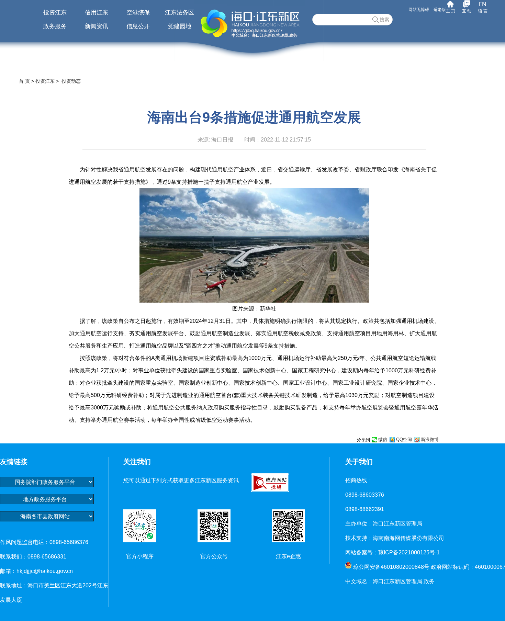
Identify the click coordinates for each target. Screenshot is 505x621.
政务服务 (55, 26)
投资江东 (55, 12)
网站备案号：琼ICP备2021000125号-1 (392, 552)
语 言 (482, 11)
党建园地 (179, 26)
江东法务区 (179, 12)
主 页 (450, 11)
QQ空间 (404, 439)
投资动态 (71, 81)
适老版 (440, 9)
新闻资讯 (96, 26)
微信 (382, 439)
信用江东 (96, 12)
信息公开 (138, 26)
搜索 (384, 19)
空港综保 (138, 12)
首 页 (24, 81)
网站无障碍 (418, 9)
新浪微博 (430, 439)
